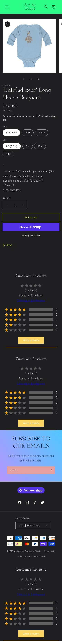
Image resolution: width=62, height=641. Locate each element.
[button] (7, 7)
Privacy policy (24, 556)
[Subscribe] (51, 470)
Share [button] (9, 245)
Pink (27, 132)
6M (27, 146)
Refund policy (49, 551)
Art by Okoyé (19, 551)
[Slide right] (38, 79)
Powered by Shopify (33, 551)
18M (8, 154)
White (42, 132)
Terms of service (40, 556)
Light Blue (11, 132)
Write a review (31, 340)
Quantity (7, 198)
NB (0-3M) (11, 146)
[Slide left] (23, 79)
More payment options (31, 235)
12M (40, 146)
